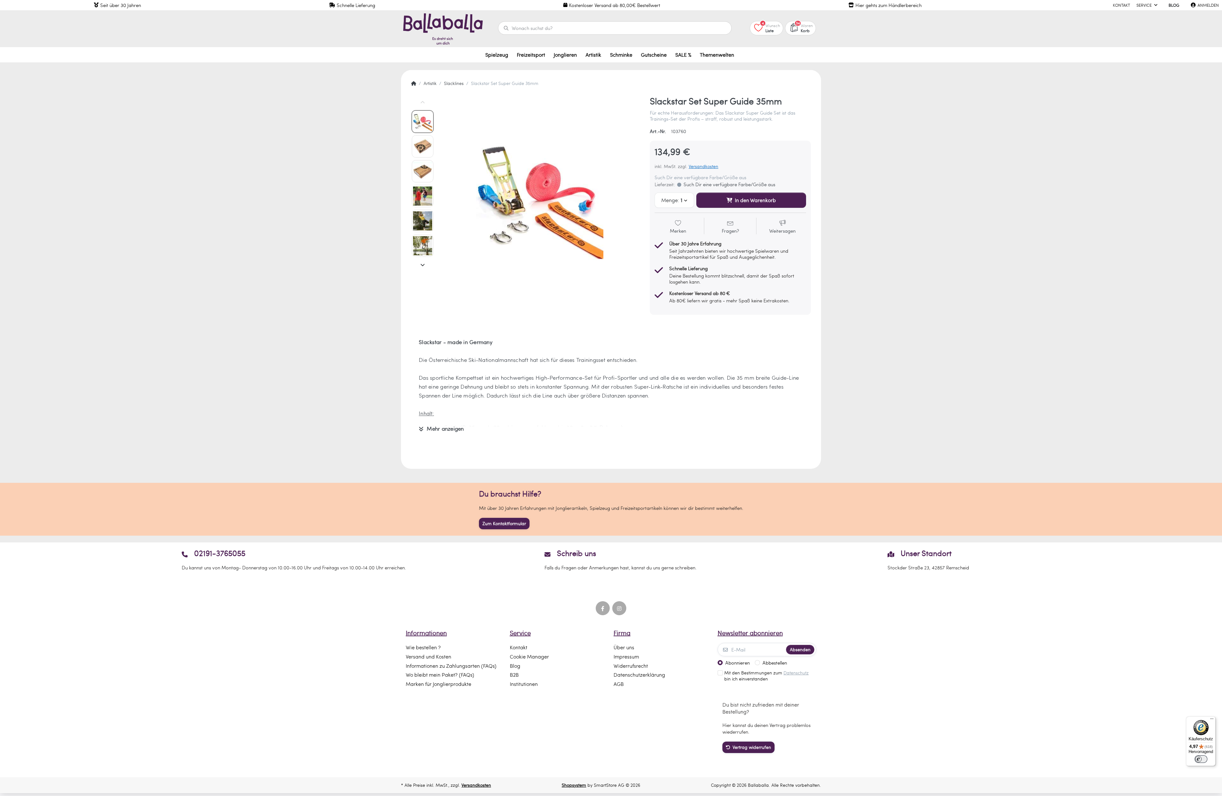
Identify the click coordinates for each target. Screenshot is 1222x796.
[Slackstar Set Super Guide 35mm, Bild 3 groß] (422, 171)
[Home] (413, 83)
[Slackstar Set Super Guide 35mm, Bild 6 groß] (422, 246)
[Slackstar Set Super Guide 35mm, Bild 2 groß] (422, 146)
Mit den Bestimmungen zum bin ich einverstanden (766, 676)
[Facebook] (603, 608)
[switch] (1201, 759)
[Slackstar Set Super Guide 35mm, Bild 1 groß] (422, 121)
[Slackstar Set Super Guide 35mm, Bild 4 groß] (422, 196)
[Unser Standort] (928, 560)
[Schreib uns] (611, 560)
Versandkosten (703, 166)
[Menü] (1212, 720)
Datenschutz (796, 673)
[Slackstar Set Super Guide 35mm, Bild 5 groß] (422, 221)
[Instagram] (619, 608)
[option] (539, 196)
